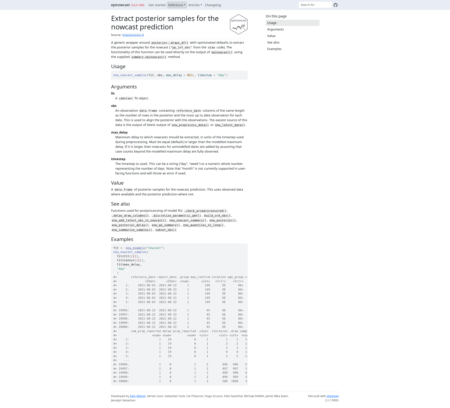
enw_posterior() (223, 220)
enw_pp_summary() (166, 225)
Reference (175, 5)
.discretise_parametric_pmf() (176, 215)
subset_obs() (165, 229)
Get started (157, 5)
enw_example (135, 248)
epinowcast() (222, 52)
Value (271, 36)
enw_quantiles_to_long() (203, 225)
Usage (272, 23)
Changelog (213, 5)
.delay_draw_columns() (130, 215)
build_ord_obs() (217, 215)
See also (273, 42)
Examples (274, 49)
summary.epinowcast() (148, 57)
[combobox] (315, 4)
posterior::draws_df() (170, 42)
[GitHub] (335, 4)
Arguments (275, 29)
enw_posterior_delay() (130, 225)
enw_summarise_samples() (132, 229)
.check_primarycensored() (205, 210)
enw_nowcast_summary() (187, 220)
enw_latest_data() (230, 125)
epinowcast (120, 4)
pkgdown (333, 396)
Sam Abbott (138, 396)
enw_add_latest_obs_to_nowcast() (139, 220)
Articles (194, 5)
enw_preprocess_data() (190, 125)
